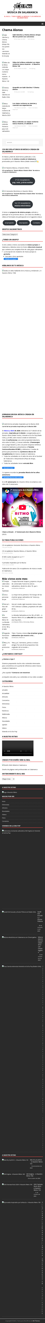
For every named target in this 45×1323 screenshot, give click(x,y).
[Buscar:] (22, 142)
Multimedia (6, 714)
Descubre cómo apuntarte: (14, 256)
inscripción (23, 223)
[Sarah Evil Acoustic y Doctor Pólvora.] (19, 912)
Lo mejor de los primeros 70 (21, 595)
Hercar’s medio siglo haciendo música (24, 604)
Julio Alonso (31, 39)
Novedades (6, 721)
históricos (22, 588)
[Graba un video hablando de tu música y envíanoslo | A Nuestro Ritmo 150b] (21, 273)
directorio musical (35, 247)
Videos (4, 728)
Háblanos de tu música (13, 265)
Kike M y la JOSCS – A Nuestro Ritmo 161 (36, 1162)
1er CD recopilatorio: (22, 204)
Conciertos (5, 700)
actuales (5, 690)
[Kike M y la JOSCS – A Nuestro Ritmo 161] (15, 1160)
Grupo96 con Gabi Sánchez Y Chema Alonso (26, 88)
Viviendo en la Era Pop (9, 732)
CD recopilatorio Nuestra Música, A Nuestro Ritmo (19, 551)
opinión (4, 725)
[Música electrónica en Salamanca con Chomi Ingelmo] (19, 937)
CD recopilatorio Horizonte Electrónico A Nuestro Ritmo (21, 545)
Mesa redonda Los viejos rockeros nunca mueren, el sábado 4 (25, 123)
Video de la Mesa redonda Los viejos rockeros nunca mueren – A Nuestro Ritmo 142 (26, 64)
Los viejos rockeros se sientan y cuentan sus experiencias (25, 104)
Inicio (3, 801)
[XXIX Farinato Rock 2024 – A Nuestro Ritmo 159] (17, 1184)
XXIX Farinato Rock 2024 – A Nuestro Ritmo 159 (38, 1187)
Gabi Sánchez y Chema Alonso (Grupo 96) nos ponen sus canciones (27, 36)
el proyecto (9, 223)
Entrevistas (26, 622)
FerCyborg (32, 68)
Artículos (15, 588)
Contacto (36, 223)
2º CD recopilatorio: (22, 181)
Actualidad (5, 693)
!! (21, 673)
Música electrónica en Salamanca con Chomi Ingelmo (40, 944)
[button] (42, 23)
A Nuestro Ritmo (19, 161)
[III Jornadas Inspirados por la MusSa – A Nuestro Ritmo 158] (21, 1202)
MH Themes (36, 1321)
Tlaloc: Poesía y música (19, 633)
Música (32, 622)
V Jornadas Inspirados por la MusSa (14, 563)
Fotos (4, 707)
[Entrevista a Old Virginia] (21, 833)
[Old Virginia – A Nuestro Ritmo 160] (13, 1174)
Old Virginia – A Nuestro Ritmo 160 (34, 1175)
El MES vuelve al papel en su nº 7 (13, 557)
